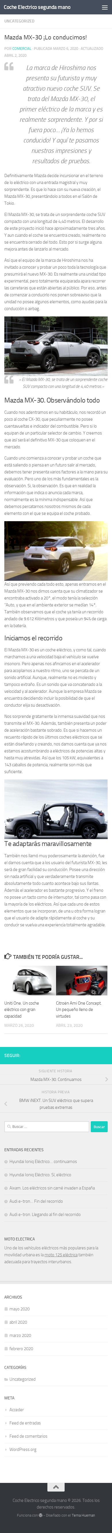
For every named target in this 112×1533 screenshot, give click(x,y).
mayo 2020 (19, 1309)
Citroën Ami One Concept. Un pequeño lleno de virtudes (79, 1010)
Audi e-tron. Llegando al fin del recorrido (45, 1214)
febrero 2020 (21, 1348)
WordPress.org (22, 1449)
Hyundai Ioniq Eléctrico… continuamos (43, 1161)
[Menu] (105, 7)
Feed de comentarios (28, 1436)
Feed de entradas (25, 1423)
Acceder (16, 1409)
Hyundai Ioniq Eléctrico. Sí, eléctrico (40, 1174)
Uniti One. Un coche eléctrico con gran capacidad (21, 1010)
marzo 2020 (20, 1335)
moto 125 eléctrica (61, 1254)
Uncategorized (19, 21)
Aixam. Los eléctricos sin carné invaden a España (52, 1188)
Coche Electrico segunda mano (37, 7)
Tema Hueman (83, 1515)
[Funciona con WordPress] (41, 1515)
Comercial (21, 48)
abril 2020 (18, 1322)
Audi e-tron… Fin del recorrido (36, 1201)
